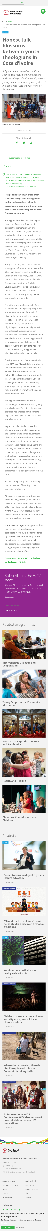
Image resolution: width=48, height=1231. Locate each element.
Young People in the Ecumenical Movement (23, 174)
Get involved (30, 1181)
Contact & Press (31, 1189)
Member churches (10, 1185)
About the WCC (8, 1181)
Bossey (28, 1197)
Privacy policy (9, 597)
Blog (27, 1193)
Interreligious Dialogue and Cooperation (22, 177)
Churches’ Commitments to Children (21, 186)
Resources (29, 1185)
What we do (7, 1197)
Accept (8, 1227)
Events (5, 1193)
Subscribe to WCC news (19, 158)
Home (3, 21)
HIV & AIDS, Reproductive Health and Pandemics (25, 180)
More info (4, 1223)
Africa (8, 166)
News (10, 22)
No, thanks (20, 1227)
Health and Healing (14, 183)
